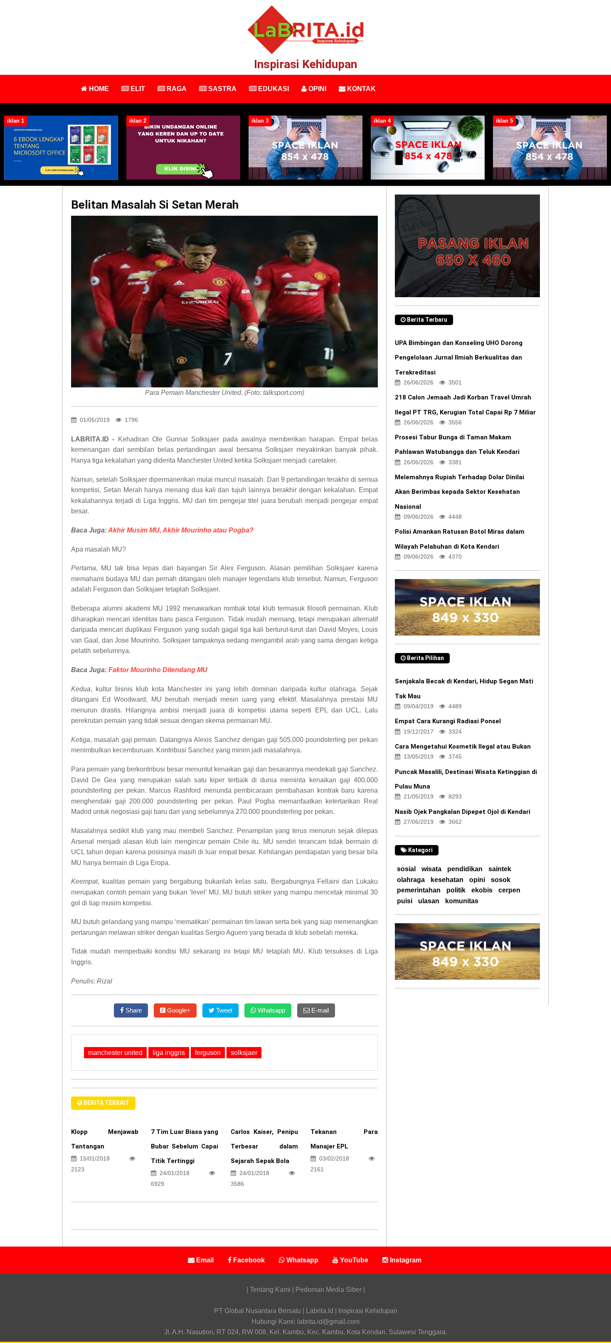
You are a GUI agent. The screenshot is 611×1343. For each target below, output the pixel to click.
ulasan (428, 900)
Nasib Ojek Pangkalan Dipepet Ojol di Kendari (462, 812)
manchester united (115, 1052)
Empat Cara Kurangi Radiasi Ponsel (448, 721)
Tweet (223, 1010)
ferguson (208, 1052)
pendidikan (465, 868)
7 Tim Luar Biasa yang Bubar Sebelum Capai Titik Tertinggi (184, 1146)
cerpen (509, 890)
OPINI (316, 88)
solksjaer (244, 1052)
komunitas (461, 900)
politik (456, 890)
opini (477, 879)
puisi (404, 900)
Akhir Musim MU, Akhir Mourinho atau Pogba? (181, 530)
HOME (98, 88)
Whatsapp (270, 1010)
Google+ (177, 1010)
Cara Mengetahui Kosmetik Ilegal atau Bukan (463, 746)
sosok (500, 879)
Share (133, 1010)
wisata (431, 868)
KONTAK (360, 88)
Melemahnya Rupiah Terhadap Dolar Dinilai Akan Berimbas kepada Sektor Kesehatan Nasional (459, 491)
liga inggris (169, 1052)
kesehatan (447, 879)
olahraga (411, 879)
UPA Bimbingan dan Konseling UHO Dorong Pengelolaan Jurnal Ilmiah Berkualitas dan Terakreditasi (458, 357)
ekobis (482, 890)
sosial (406, 868)
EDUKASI (272, 88)
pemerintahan (419, 890)
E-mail (319, 1010)
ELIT (137, 88)
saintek (499, 868)
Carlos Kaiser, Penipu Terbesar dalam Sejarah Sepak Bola (264, 1146)
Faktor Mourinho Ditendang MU (157, 669)
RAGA (176, 88)
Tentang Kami (271, 1289)
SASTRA (222, 88)
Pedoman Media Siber (329, 1289)
